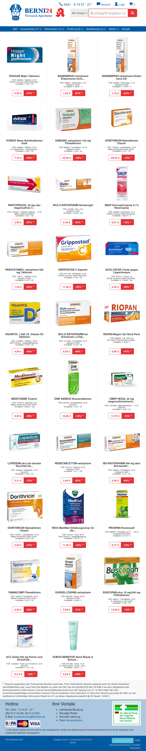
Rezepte (126, 28)
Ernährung (74, 28)
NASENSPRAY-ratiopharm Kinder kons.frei (121, 77)
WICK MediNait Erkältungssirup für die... (73, 529)
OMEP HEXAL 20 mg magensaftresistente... (121, 400)
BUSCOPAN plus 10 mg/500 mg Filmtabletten (121, 594)
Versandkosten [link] (74, 720)
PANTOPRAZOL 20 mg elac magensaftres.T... (24, 206)
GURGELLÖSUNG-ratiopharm (73, 592)
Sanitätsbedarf (94, 28)
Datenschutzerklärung (120, 744)
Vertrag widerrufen (123, 740)
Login (121, 4)
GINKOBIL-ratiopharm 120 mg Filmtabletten (73, 142)
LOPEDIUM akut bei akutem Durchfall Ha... (24, 464)
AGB (137, 740)
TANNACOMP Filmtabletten (24, 592)
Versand (105, 4)
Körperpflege (53, 28)
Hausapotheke (29, 28)
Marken (113, 28)
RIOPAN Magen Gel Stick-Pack (121, 334)
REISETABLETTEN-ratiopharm (73, 463)
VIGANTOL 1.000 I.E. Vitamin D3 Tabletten (24, 335)
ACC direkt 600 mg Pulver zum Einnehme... (24, 658)
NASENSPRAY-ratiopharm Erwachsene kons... (73, 77)
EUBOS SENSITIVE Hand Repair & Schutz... (73, 658)
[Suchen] (132, 13)
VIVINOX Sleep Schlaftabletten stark (24, 142)
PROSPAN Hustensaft (122, 528)
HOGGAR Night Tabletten (24, 76)
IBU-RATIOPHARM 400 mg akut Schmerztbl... (121, 464)
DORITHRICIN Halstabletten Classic (121, 142)
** (30, 93)
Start (15, 28)
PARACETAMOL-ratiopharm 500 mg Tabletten (24, 271)
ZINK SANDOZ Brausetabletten (73, 398)
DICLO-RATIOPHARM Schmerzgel (73, 205)
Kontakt (136, 744)
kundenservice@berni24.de (29, 716)
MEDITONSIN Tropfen (24, 398)
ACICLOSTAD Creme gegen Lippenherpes (121, 271)
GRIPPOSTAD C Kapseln (73, 269)
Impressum (135, 747)
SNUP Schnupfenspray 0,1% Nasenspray (122, 206)
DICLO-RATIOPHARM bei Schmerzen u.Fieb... (73, 335)
